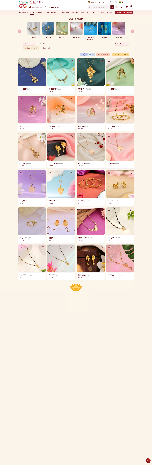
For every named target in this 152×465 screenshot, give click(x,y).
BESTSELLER (104, 54)
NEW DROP (89, 54)
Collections (84, 12)
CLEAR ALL (46, 48)
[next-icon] (19, 31)
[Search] (112, 7)
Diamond (39, 12)
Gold (32, 12)
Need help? (130, 2)
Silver (47, 12)
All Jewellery (23, 12)
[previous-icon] (132, 31)
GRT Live (109, 12)
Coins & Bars (64, 12)
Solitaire (101, 12)
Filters (29, 44)
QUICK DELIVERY (122, 54)
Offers (93, 12)
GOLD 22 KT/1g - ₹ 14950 (98, 2)
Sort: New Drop (122, 44)
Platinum (54, 12)
